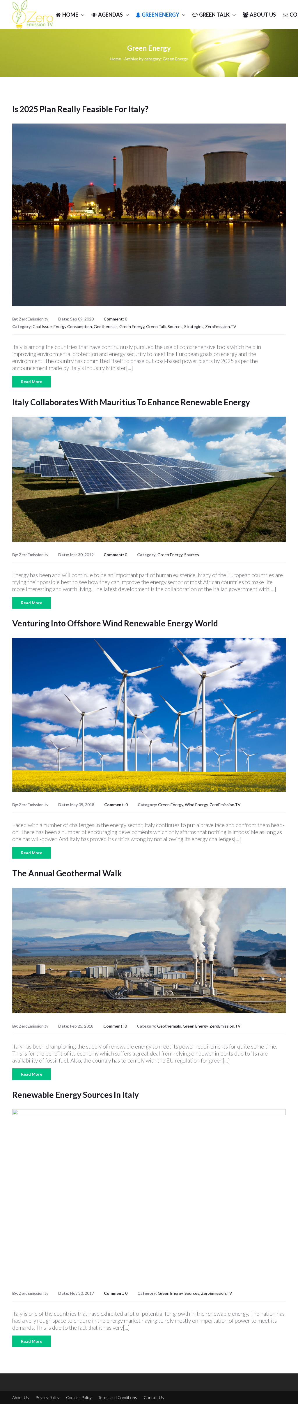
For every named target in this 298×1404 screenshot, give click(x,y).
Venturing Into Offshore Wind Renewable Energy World (115, 623)
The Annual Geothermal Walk (67, 873)
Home (115, 58)
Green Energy (131, 326)
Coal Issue (42, 326)
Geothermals (106, 326)
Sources (175, 326)
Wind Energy (196, 804)
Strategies (193, 326)
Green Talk (156, 326)
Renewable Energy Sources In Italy (75, 1095)
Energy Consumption (73, 326)
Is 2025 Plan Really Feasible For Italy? (80, 109)
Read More (31, 381)
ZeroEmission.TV (220, 326)
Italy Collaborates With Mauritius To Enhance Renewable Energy (131, 402)
